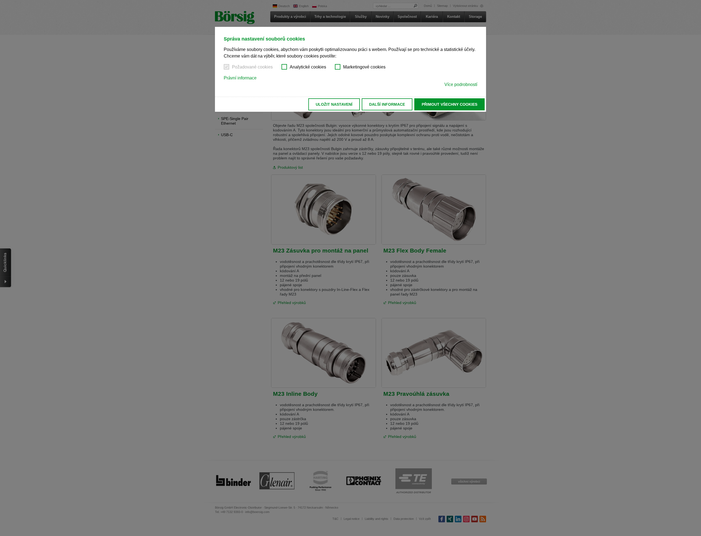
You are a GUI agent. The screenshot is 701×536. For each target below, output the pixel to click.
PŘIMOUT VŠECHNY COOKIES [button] (449, 104)
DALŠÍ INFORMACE (387, 104)
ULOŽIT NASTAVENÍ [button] (334, 104)
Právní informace (240, 78)
